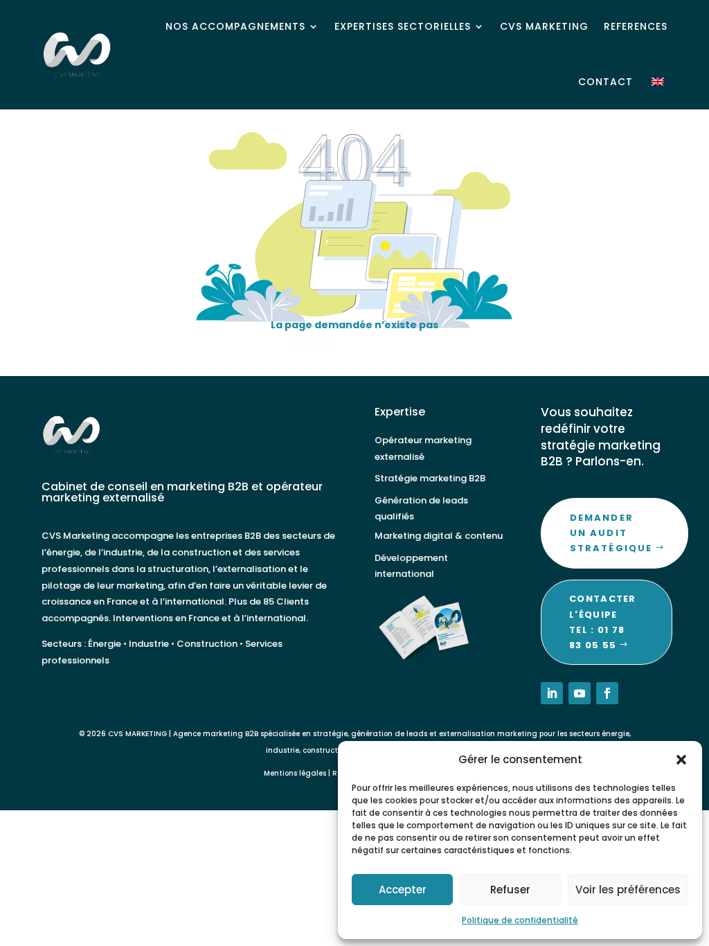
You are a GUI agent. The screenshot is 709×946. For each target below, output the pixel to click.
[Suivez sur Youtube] (579, 693)
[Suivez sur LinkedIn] (552, 693)
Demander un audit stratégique (611, 533)
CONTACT (605, 82)
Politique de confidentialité (520, 920)
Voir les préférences (628, 889)
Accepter (403, 889)
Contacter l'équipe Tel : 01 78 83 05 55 (602, 621)
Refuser (510, 889)
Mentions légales (295, 773)
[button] (681, 760)
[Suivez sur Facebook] (607, 693)
